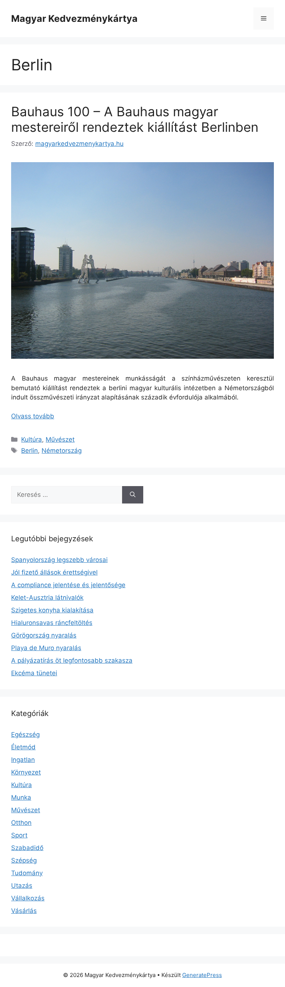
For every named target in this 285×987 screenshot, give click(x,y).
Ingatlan (23, 759)
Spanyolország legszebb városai (59, 559)
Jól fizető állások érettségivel (54, 572)
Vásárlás (24, 910)
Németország (62, 450)
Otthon (21, 822)
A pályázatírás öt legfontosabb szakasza (71, 660)
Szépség (24, 860)
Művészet (60, 439)
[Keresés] (132, 495)
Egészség (25, 734)
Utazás (21, 885)
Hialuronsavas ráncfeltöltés (51, 622)
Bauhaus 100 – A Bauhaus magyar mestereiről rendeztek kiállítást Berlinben (134, 119)
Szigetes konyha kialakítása (52, 610)
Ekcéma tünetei (34, 673)
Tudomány (27, 873)
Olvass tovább (32, 416)
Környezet (26, 772)
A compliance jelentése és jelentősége (68, 585)
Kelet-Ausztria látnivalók (47, 597)
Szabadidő (27, 848)
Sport (19, 835)
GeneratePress (202, 974)
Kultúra (31, 439)
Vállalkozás (28, 898)
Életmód (23, 747)
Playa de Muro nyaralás (46, 648)
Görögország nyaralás (43, 635)
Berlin (29, 450)
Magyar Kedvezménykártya (74, 18)
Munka (21, 797)
